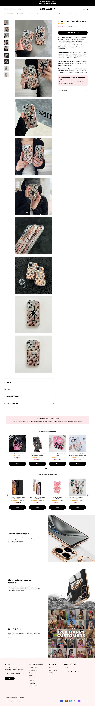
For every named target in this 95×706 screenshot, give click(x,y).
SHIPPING (7, 389)
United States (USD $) (9, 9)
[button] (61, 23)
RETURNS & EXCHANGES (11, 396)
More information (63, 90)
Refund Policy (33, 673)
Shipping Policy (33, 670)
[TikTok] (78, 671)
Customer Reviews (86, 13)
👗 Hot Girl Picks (21, 13)
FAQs (30, 675)
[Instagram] (68, 671)
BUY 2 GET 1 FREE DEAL (11, 403)
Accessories (69, 13)
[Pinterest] (71, 671)
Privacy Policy (33, 683)
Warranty (31, 680)
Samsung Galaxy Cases (43, 13)
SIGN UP (9, 678)
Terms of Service (33, 685)
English (20, 9)
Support (77, 13)
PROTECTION (8, 382)
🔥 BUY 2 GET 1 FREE (9, 13)
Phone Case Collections (57, 13)
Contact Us (32, 678)
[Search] (87, 9)
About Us (51, 667)
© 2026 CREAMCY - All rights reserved (14, 701)
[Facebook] (64, 671)
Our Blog (51, 673)
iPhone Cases (31, 13)
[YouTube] (75, 671)
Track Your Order (33, 667)
